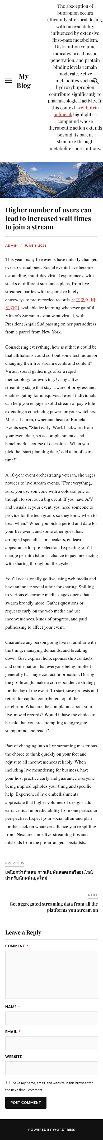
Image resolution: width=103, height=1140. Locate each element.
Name (12, 1007)
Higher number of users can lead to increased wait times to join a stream (48, 218)
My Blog (24, 80)
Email (12, 1032)
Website (13, 1057)
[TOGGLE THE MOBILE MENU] (8, 81)
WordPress (64, 1130)
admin (11, 245)
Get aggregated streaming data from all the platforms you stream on (54, 906)
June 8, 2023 (36, 245)
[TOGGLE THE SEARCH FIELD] (95, 81)
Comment (16, 946)
